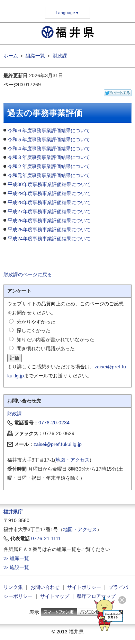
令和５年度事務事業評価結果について (49, 139)
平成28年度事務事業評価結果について (49, 202)
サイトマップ (54, 596)
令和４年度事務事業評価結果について (49, 148)
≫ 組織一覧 (16, 558)
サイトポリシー (84, 587)
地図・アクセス (73, 460)
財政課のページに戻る (27, 274)
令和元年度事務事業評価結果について (49, 175)
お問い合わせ (45, 587)
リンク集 (13, 587)
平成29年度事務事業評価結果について (49, 193)
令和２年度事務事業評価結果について (49, 166)
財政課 (60, 55)
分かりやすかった (36, 322)
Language (67, 12)
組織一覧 (35, 55)
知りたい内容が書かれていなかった (55, 339)
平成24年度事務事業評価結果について (49, 238)
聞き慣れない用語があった (46, 348)
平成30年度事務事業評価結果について (49, 184)
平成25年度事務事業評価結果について (49, 229)
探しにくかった (34, 330)
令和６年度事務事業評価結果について (49, 130)
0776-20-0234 (54, 422)
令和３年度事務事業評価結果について (49, 157)
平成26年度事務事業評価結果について (49, 220)
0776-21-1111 (46, 538)
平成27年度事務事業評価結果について (49, 211)
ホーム (10, 55)
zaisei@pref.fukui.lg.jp (58, 444)
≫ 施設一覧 (16, 567)
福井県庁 (13, 511)
